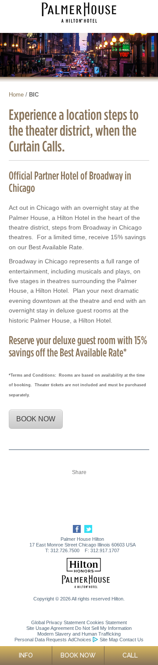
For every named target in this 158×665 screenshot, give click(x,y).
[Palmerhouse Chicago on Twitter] (87, 531)
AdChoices (79, 639)
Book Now (78, 655)
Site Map (109, 639)
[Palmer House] (86, 586)
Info (26, 655)
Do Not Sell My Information (103, 628)
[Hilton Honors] (84, 569)
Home (16, 95)
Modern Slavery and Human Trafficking (79, 633)
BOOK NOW (35, 419)
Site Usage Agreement (50, 628)
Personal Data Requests (40, 639)
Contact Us (131, 639)
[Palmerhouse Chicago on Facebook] (76, 531)
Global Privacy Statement (58, 622)
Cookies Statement (106, 622)
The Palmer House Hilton (79, 12)
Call (130, 655)
